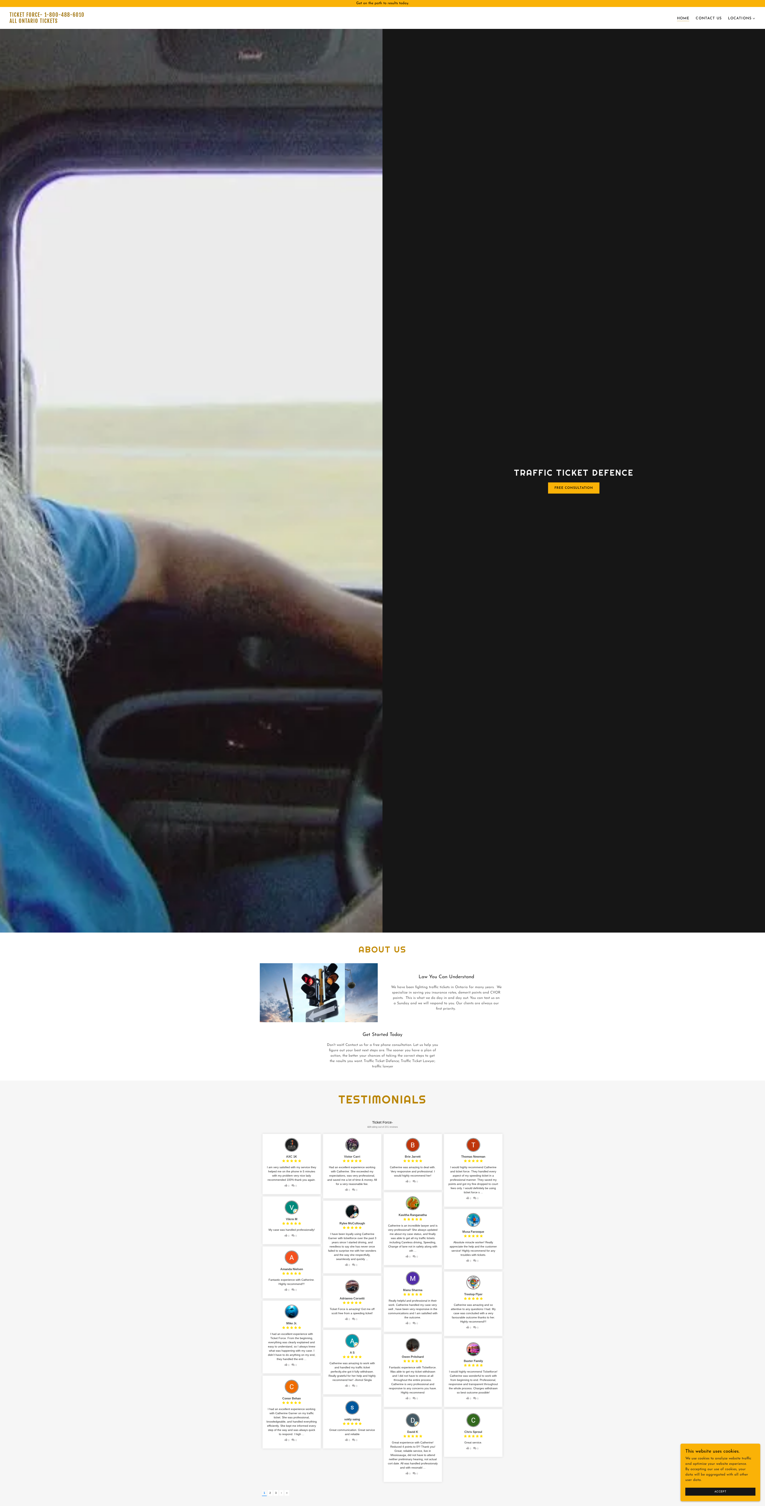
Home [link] (683, 18)
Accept (720, 1491)
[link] (194, 22)
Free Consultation (573, 488)
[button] (741, 18)
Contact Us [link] (708, 18)
